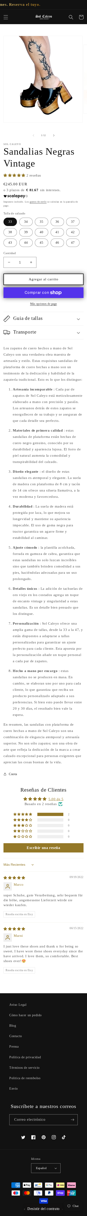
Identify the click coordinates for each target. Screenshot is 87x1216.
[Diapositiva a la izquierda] (33, 135)
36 (57, 221)
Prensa (14, 1046)
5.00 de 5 (55, 799)
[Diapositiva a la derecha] (54, 135)
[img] (14, 878)
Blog (12, 1025)
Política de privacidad (25, 1057)
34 (26, 221)
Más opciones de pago (43, 303)
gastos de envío (38, 201)
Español (41, 1168)
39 (26, 232)
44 (26, 242)
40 (41, 232)
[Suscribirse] (72, 1119)
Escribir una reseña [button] (43, 848)
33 (10, 221)
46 (57, 242)
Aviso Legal (18, 1004)
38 (10, 232)
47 (73, 242)
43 (10, 242)
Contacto (15, 1036)
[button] (6, 17)
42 (73, 232)
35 (41, 221)
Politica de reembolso (25, 1078)
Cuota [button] (13, 774)
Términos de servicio (24, 1067)
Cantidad (9, 253)
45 (41, 242)
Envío (13, 1088)
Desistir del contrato (43, 1209)
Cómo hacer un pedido (25, 1015)
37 (73, 221)
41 (57, 232)
